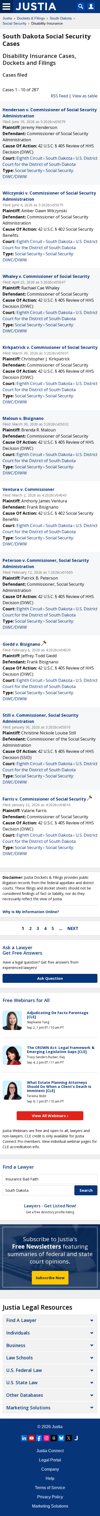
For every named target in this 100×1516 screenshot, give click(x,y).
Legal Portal (50, 1460)
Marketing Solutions (28, 1407)
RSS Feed (59, 96)
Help (50, 1478)
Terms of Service (50, 1487)
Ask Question (50, 978)
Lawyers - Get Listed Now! (50, 1206)
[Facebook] (39, 1438)
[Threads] (54, 1438)
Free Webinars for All (26, 1000)
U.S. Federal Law (24, 1370)
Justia (57, 1426)
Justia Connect (50, 1451)
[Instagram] (46, 1438)
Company (50, 1469)
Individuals (18, 1333)
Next (72, 928)
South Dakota (59, 158)
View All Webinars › (50, 1115)
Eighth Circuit (29, 158)
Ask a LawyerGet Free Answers (22, 950)
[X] (69, 1438)
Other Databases (24, 1395)
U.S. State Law (21, 1382)
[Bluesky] (61, 1438)
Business (15, 1345)
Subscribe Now (50, 1277)
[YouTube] (31, 1438)
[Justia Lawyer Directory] (76, 1438)
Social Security (28, 170)
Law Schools (19, 1358)
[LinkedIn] (24, 1438)
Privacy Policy (50, 1497)
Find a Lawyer (18, 1167)
